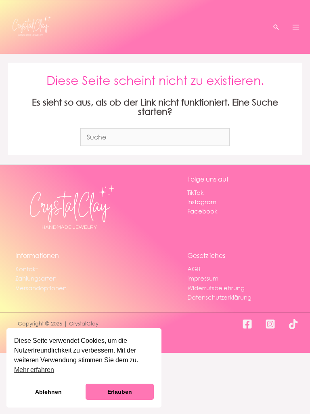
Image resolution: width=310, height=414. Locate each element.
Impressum (202, 278)
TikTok (195, 192)
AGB (194, 269)
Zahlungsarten (36, 278)
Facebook (202, 211)
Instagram (201, 202)
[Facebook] (247, 324)
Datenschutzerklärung (219, 297)
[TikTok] (293, 324)
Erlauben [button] (119, 392)
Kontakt (26, 269)
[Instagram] (270, 324)
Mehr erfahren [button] (34, 369)
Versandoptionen (41, 288)
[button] (276, 27)
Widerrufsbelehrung (216, 288)
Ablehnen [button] (48, 392)
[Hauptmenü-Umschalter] (296, 27)
